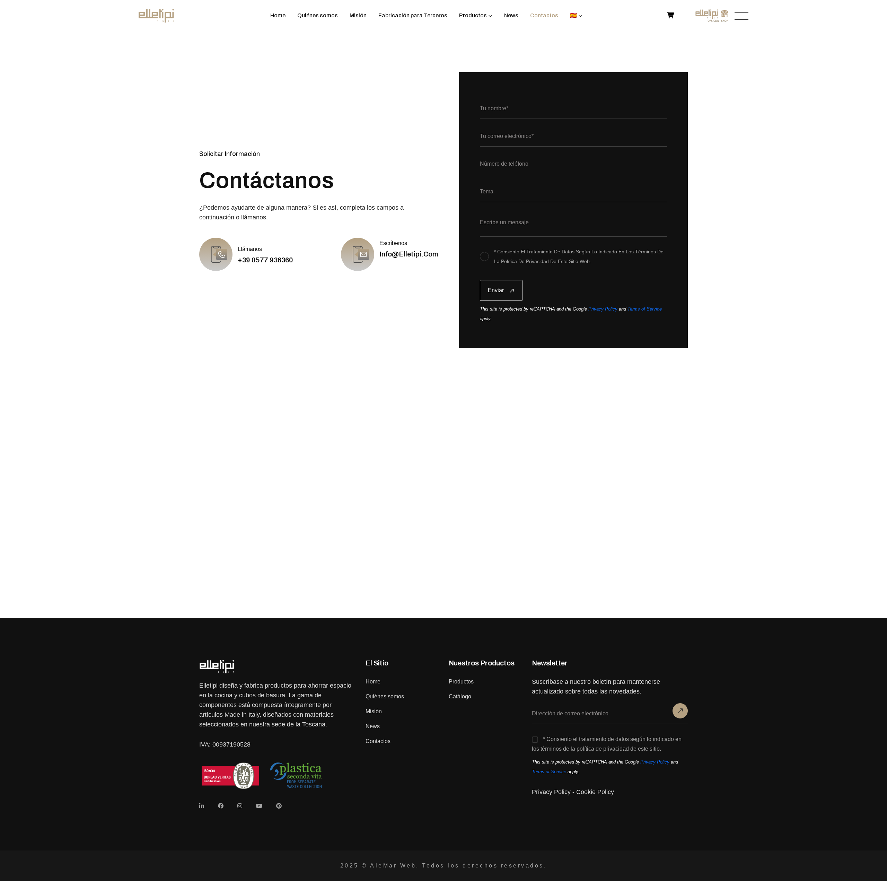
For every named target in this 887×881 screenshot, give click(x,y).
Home (278, 15)
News (511, 15)
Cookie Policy (595, 791)
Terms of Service (644, 309)
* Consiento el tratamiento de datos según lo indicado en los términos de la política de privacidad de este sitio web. (579, 256)
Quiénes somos (317, 15)
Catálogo (460, 696)
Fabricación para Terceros (412, 15)
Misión (358, 15)
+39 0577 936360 (265, 260)
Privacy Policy (602, 309)
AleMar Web (393, 866)
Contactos (544, 15)
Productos (473, 15)
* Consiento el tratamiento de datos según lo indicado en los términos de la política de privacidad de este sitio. (607, 744)
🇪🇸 (573, 15)
